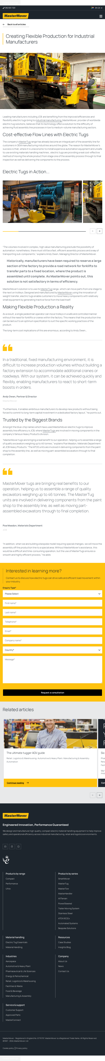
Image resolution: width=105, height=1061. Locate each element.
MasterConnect (13, 1020)
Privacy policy (21, 1048)
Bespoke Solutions (67, 928)
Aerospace (11, 961)
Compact (10, 878)
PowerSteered (65, 903)
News (61, 966)
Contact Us (63, 971)
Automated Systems (68, 923)
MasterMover (65, 292)
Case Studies (64, 942)
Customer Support (14, 1010)
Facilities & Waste (14, 986)
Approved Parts (13, 1014)
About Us (62, 961)
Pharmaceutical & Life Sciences (20, 971)
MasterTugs (49, 430)
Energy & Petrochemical (17, 976)
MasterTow (63, 888)
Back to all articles (17, 24)
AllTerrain (62, 898)
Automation (12, 761)
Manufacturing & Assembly (76, 758)
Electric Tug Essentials (16, 942)
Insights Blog (64, 947)
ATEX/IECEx (64, 918)
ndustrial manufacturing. (49, 120)
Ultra (8, 888)
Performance (12, 883)
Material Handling (14, 947)
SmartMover (64, 878)
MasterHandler (65, 893)
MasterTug (25, 141)
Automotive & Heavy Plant (50, 758)
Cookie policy (8, 1048)
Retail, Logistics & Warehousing (22, 758)
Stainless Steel (65, 913)
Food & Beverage (14, 991)
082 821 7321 (10, 8)
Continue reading (15, 782)
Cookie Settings (10, 2)
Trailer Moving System (68, 908)
